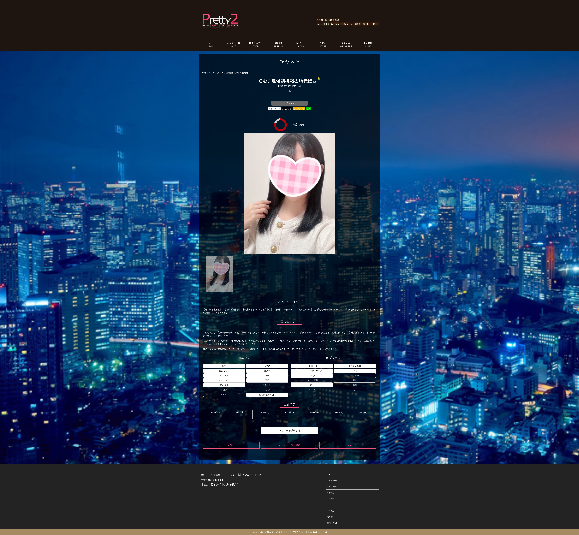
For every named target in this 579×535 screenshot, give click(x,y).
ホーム (211, 43)
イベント (323, 43)
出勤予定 (278, 43)
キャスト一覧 (233, 43)
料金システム (256, 43)
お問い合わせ (332, 523)
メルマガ (345, 43)
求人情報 (368, 43)
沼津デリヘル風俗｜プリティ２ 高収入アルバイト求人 (288, 532)
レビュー (300, 43)
